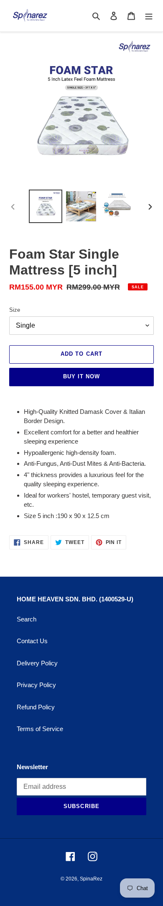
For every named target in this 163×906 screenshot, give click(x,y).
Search (26, 619)
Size (14, 310)
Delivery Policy (37, 663)
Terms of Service (40, 728)
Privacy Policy (36, 684)
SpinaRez (91, 879)
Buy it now (81, 376)
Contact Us (32, 640)
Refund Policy (36, 707)
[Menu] (149, 16)
